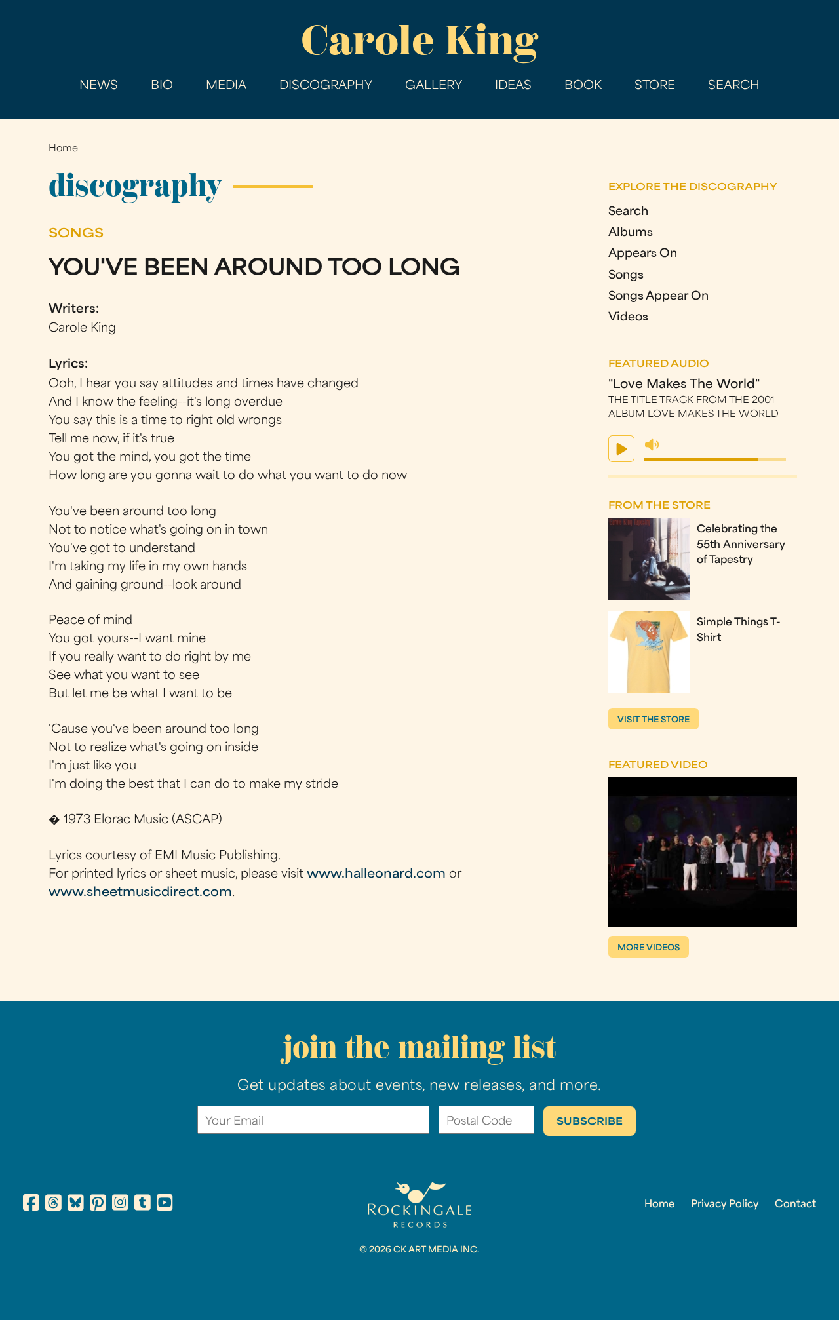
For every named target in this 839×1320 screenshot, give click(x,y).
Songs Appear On (658, 296)
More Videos (648, 948)
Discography (325, 86)
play (621, 448)
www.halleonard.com (376, 874)
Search (734, 86)
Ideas (513, 86)
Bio (162, 86)
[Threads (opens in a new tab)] (53, 1204)
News (98, 86)
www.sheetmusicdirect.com (140, 893)
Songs (626, 275)
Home (63, 149)
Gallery (433, 86)
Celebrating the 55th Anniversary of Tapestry (741, 544)
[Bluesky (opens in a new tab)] (76, 1204)
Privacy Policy (724, 1204)
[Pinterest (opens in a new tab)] (98, 1204)
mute (652, 445)
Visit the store (653, 720)
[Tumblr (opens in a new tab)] (142, 1204)
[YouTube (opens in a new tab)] (165, 1204)
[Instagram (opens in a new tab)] (120, 1204)
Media (226, 86)
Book (583, 86)
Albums (630, 233)
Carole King (419, 40)
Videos (628, 317)
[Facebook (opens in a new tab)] (31, 1204)
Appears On (642, 254)
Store (654, 86)
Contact (795, 1204)
